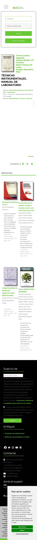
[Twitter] (27, 164)
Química (29, 98)
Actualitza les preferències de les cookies (16, 1)
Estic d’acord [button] (22, 527)
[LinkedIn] (32, 164)
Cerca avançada (18, 41)
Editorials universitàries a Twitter (17, 437)
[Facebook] (23, 164)
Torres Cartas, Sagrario (23, 56)
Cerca (18, 33)
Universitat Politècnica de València (21, 90)
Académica (11, 92)
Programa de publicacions (14, 433)
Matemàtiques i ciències (17, 98)
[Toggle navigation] (6, 7)
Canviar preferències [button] (22, 534)
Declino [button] (22, 530)
